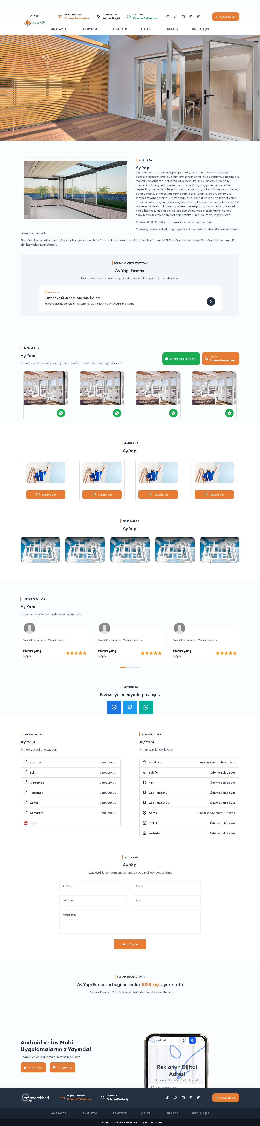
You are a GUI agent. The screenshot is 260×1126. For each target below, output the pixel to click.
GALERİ (146, 29)
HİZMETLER (119, 29)
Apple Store (36, 1067)
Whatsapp (145, 16)
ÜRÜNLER (171, 29)
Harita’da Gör (111, 16)
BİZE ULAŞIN (200, 29)
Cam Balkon (120, 992)
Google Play (65, 1067)
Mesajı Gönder (130, 944)
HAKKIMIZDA (89, 29)
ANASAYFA (59, 29)
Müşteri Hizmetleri (76, 16)
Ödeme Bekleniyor (222, 772)
